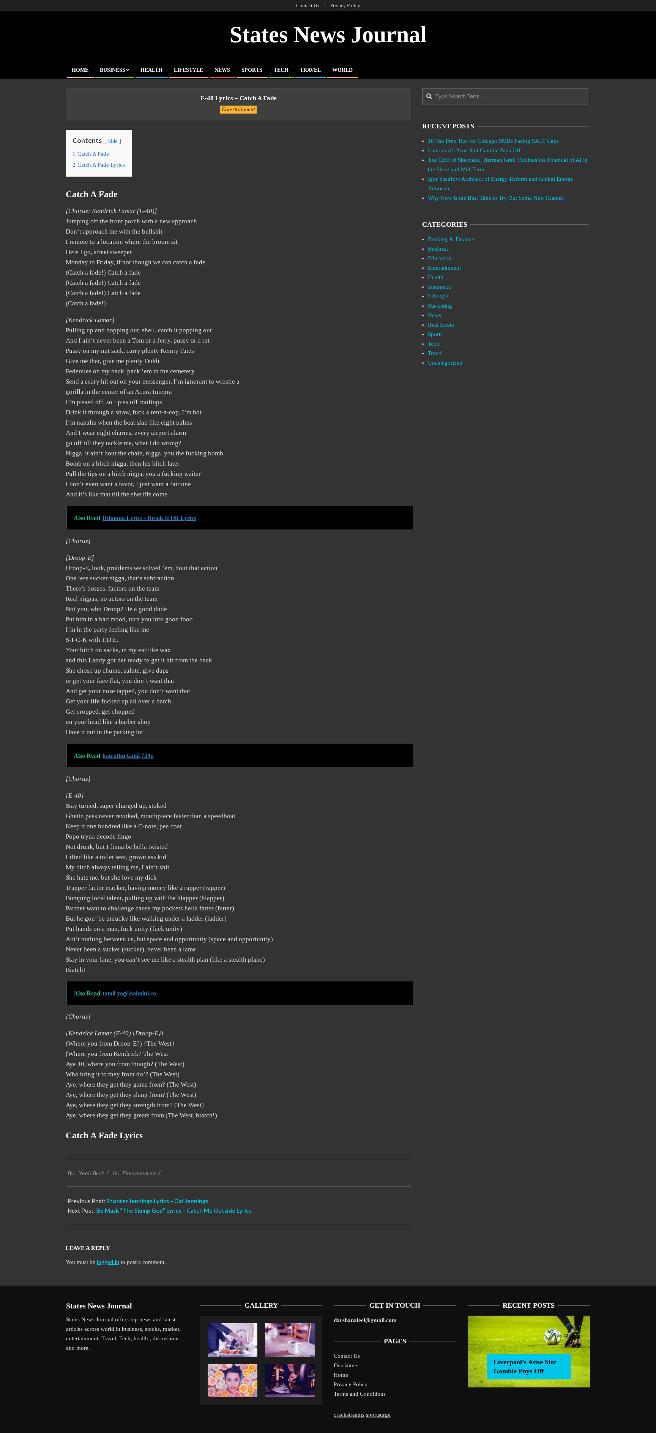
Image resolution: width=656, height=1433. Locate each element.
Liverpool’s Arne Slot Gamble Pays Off (474, 150)
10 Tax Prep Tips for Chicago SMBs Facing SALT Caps (493, 141)
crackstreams (349, 1415)
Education (440, 258)
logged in (108, 1262)
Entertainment (238, 109)
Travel (435, 353)
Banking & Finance (451, 239)
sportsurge (378, 1415)
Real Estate (441, 325)
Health (435, 277)
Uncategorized (445, 363)
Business (438, 249)
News (434, 315)
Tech (433, 344)
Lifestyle (438, 296)
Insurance (439, 287)
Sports (435, 334)
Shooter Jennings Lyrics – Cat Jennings (157, 1201)
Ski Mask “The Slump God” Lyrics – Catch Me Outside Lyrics (174, 1210)
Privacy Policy (351, 1384)
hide (112, 141)
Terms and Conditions (360, 1394)
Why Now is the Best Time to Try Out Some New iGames (496, 198)
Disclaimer (346, 1365)
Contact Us (347, 1356)
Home (341, 1375)
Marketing (440, 306)
